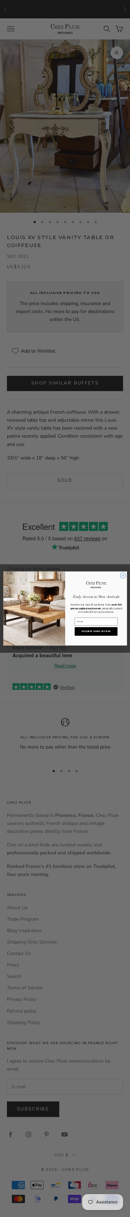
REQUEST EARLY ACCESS (96, 631)
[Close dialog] (122, 575)
